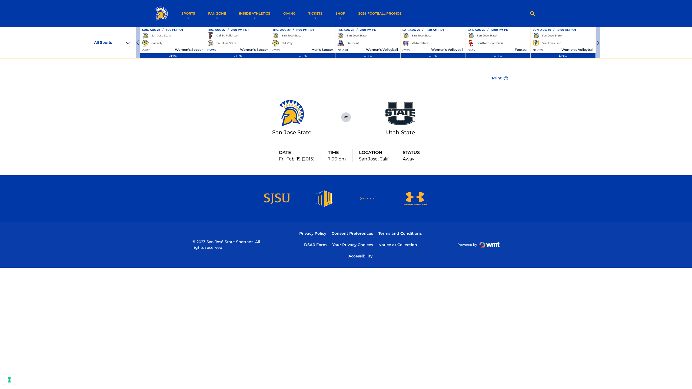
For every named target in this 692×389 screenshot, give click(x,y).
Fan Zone (217, 13)
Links (172, 55)
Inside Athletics (254, 13)
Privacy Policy (312, 233)
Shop (340, 13)
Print (497, 78)
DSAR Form (315, 244)
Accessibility (360, 256)
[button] (138, 42)
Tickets (315, 13)
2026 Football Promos (380, 13)
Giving (289, 13)
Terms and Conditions (400, 233)
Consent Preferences (352, 233)
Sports (188, 13)
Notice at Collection (397, 244)
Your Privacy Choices (352, 244)
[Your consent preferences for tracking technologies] (9, 379)
